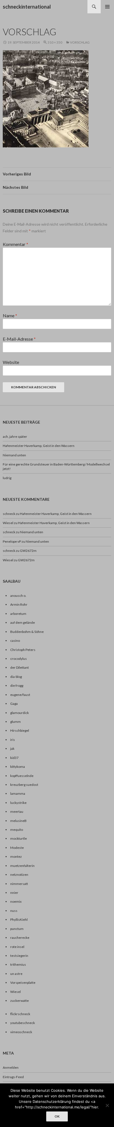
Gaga (14, 703)
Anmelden (11, 1067)
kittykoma (17, 766)
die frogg (16, 685)
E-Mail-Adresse (19, 338)
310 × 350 (55, 42)
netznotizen (19, 874)
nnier (14, 892)
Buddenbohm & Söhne (27, 632)
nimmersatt (19, 884)
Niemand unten (14, 455)
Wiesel (8, 523)
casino (15, 640)
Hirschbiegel (19, 730)
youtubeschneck (22, 1023)
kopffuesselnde (21, 776)
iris (12, 740)
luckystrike (18, 803)
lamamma (17, 793)
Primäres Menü (107, 6)
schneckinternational (27, 7)
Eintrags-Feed (13, 1077)
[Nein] (107, 1105)
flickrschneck (20, 1014)
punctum (17, 929)
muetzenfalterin (22, 866)
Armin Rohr (18, 604)
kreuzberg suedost (24, 785)
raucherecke (19, 937)
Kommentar (15, 244)
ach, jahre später (15, 436)
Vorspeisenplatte (22, 982)
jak (12, 748)
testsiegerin (19, 956)
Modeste (17, 848)
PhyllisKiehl (19, 919)
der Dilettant (19, 667)
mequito (16, 829)
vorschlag (80, 42)
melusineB (18, 821)
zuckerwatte (19, 1000)
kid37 (14, 758)
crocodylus (18, 658)
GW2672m (28, 551)
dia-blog (16, 677)
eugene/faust (20, 695)
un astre (16, 974)
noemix (16, 901)
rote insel (17, 947)
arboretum (18, 614)
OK (57, 1116)
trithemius (18, 964)
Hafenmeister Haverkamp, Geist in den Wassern (38, 446)
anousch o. (18, 595)
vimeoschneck (21, 1032)
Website (11, 362)
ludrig (7, 478)
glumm (15, 722)
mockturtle (18, 838)
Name (10, 315)
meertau (16, 811)
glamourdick (19, 713)
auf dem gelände (22, 622)
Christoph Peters (22, 650)
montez (16, 856)
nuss (13, 911)
